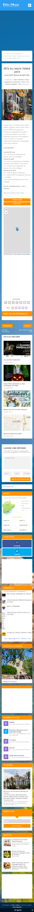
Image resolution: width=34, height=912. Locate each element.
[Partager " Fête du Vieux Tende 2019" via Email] (24, 302)
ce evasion (12, 740)
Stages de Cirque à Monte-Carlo (19, 632)
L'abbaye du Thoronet (9, 681)
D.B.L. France (16, 905)
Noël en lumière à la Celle (13, 434)
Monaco (24, 638)
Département (8, 82)
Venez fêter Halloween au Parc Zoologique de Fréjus (14, 384)
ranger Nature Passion (16, 755)
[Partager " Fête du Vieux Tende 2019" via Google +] (13, 302)
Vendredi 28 (23, 525)
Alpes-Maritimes (19, 80)
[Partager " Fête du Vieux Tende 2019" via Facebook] (6, 302)
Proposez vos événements (15, 314)
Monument (7, 798)
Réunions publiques (11, 84)
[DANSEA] (6, 723)
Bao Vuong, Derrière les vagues (19, 594)
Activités (12, 795)
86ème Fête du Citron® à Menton (15, 409)
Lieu (26, 797)
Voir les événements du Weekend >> (15, 591)
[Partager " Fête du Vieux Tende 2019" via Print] (28, 302)
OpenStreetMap (26, 254)
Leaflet (15, 254)
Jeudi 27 (22, 520)
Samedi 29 (23, 530)
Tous (5, 638)
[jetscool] (6, 749)
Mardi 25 (6, 525)
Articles (27, 80)
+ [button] (6, 210)
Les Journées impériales (12, 360)
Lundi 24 (6, 520)
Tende (23, 82)
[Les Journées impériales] (17, 349)
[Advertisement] (17, 28)
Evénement (16, 82)
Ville (11, 800)
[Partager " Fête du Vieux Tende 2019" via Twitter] (9, 302)
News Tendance (25, 724)
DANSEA (11, 722)
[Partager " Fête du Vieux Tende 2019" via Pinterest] (17, 302)
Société (24, 798)
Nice (10, 735)
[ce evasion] (6, 741)
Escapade (22, 797)
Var (29, 638)
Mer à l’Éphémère (13, 606)
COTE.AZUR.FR (17, 907)
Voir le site (17, 203)
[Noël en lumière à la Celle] (17, 422)
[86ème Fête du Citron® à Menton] (17, 398)
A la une (6, 795)
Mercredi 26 (7, 530)
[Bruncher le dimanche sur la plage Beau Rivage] (6, 731)
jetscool (11, 748)
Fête (27, 82)
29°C (7, 505)
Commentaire (17, 200)
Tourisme (7, 800)
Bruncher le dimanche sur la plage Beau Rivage (18, 731)
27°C (7, 511)
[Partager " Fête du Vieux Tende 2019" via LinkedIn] (21, 302)
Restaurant (15, 735)
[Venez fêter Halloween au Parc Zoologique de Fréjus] (17, 373)
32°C (13, 507)
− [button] (6, 212)
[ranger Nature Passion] (6, 756)
